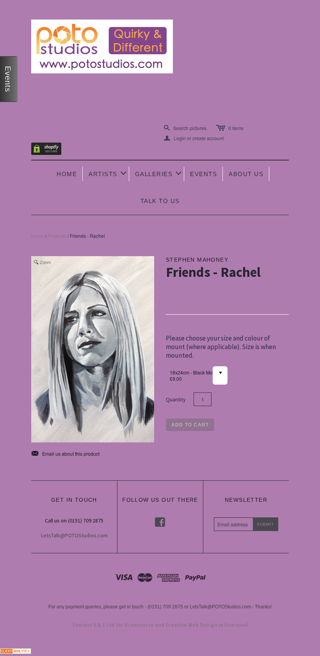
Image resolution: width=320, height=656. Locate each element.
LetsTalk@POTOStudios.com (74, 535)
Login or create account (194, 138)
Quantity (176, 399)
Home (67, 174)
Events (203, 174)
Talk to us (160, 201)
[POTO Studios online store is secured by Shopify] (51, 150)
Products (57, 235)
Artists (108, 173)
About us (246, 174)
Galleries (159, 173)
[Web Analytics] (15, 650)
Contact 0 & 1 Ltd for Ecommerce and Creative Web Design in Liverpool (160, 625)
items (236, 128)
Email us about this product (65, 454)
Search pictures (189, 128)
